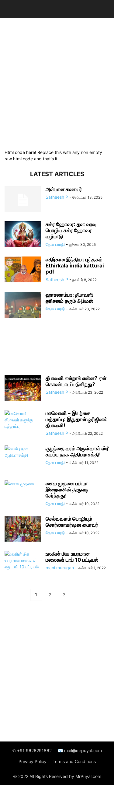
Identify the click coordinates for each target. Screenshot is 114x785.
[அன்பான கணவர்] (23, 200)
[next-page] (78, 595)
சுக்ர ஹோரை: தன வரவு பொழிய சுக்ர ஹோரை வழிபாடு (71, 230)
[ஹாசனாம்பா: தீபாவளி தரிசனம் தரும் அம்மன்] (23, 305)
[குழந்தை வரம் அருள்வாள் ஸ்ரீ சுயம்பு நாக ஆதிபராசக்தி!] (23, 459)
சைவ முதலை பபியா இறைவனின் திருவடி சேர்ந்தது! (67, 489)
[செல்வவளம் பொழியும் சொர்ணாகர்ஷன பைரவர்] (23, 529)
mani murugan (60, 567)
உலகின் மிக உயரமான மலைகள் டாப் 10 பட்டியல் (72, 557)
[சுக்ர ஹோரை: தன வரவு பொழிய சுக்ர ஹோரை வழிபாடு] (23, 235)
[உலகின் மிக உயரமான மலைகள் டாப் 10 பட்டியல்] (23, 564)
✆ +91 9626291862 (32, 750)
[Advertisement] (57, 83)
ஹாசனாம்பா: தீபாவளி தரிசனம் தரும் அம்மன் (69, 298)
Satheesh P (57, 197)
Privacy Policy (33, 761)
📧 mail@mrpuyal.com (80, 750)
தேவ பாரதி (55, 244)
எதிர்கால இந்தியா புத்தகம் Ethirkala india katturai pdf (75, 265)
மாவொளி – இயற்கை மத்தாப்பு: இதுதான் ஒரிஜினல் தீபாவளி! (76, 419)
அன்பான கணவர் (64, 189)
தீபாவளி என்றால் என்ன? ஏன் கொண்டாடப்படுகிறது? (76, 381)
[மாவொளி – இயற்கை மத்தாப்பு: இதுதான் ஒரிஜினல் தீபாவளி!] (23, 424)
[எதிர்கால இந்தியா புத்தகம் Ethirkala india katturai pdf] (23, 270)
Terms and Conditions (74, 761)
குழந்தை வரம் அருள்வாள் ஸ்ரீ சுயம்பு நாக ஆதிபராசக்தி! (77, 451)
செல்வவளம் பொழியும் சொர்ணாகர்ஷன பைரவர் (72, 522)
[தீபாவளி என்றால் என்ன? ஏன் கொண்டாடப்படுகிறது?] (23, 389)
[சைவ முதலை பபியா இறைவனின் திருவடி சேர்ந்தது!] (23, 494)
